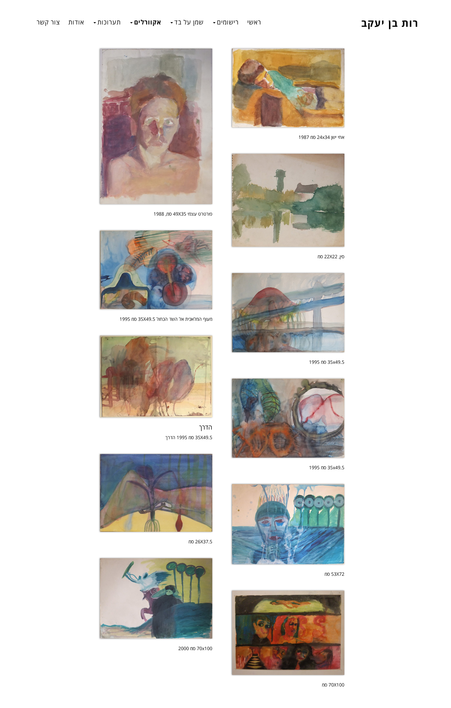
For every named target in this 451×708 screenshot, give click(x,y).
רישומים (228, 22)
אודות (76, 22)
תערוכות (109, 22)
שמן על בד (189, 22)
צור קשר (48, 22)
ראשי (254, 22)
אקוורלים (147, 22)
